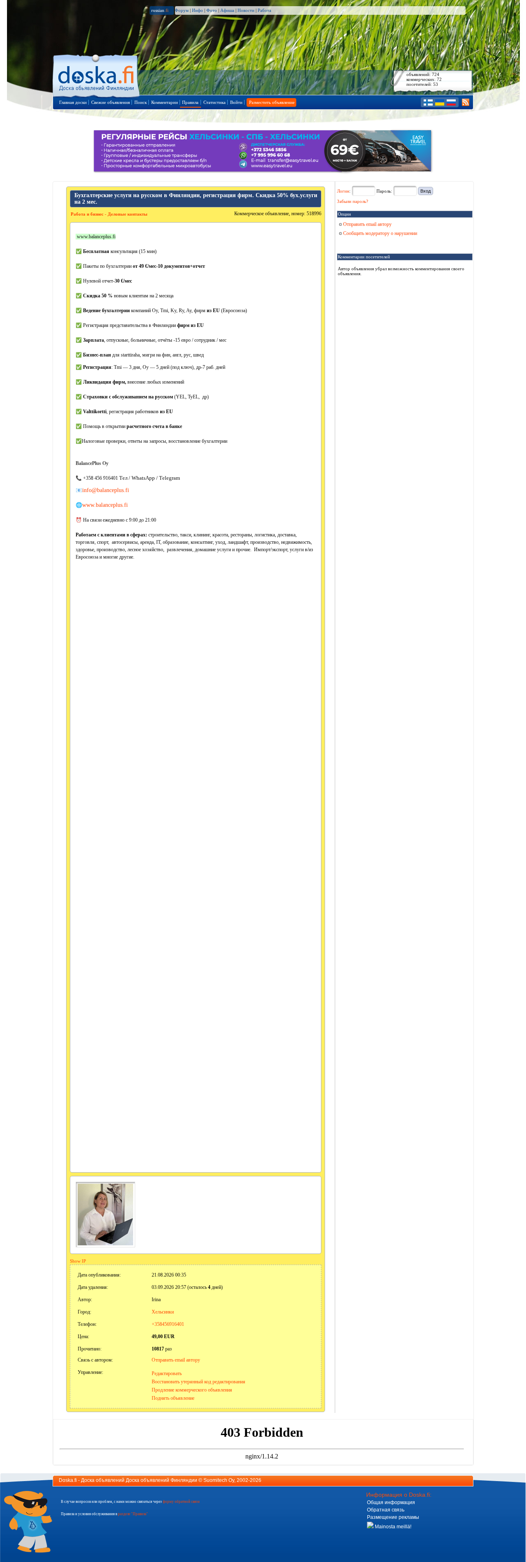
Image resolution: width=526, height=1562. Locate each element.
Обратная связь (385, 1510)
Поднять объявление (173, 1398)
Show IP (78, 1260)
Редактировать (167, 1373)
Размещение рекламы (393, 1517)
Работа (264, 10)
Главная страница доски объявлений (97, 74)
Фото (211, 10)
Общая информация (391, 1502)
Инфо (197, 10)
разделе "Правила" (133, 1514)
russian (159, 10)
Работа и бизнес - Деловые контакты (109, 214)
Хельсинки (163, 1312)
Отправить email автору (176, 1360)
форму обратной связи (181, 1502)
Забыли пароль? (352, 201)
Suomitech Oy (218, 1480)
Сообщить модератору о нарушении (379, 233)
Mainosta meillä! (392, 1527)
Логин (343, 191)
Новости (246, 10)
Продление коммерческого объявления (192, 1390)
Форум (182, 10)
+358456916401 (168, 1324)
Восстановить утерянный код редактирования (198, 1382)
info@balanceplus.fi (105, 490)
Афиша (227, 10)
